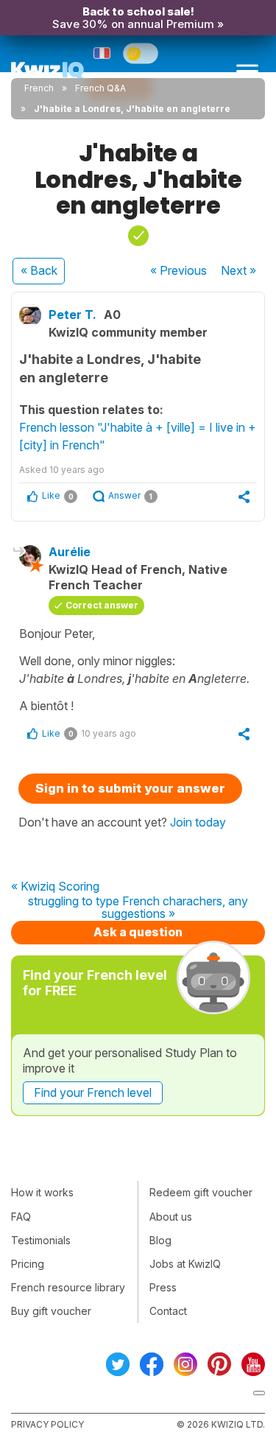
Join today (198, 822)
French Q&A (100, 88)
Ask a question (138, 931)
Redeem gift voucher (200, 1192)
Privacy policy (47, 1424)
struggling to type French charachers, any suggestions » (138, 908)
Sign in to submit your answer (130, 788)
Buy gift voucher (51, 1311)
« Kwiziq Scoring (55, 887)
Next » (238, 270)
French (39, 88)
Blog (160, 1240)
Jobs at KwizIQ (185, 1263)
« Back (39, 270)
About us (170, 1216)
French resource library (68, 1287)
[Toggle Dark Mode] (140, 53)
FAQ (21, 1216)
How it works (42, 1192)
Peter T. (72, 314)
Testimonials (41, 1240)
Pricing (27, 1263)
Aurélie (70, 551)
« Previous (178, 270)
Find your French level (93, 1092)
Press (163, 1287)
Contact (168, 1311)
